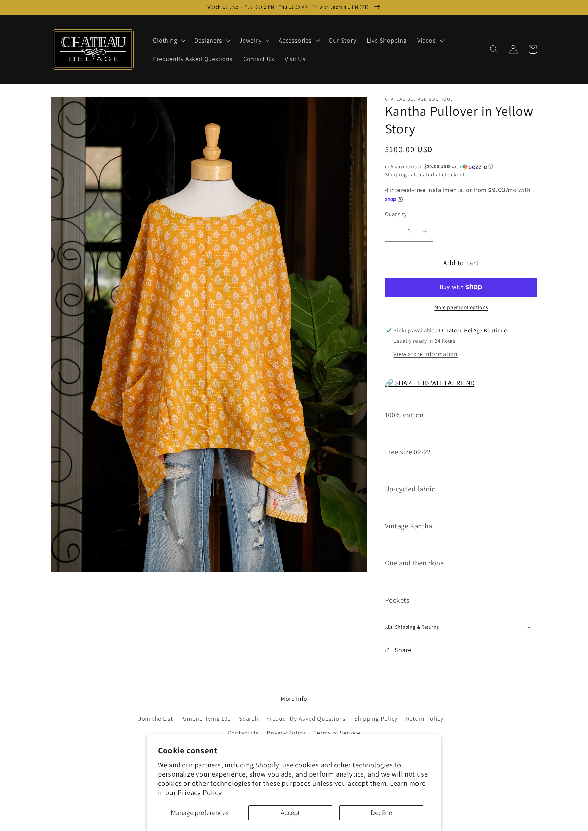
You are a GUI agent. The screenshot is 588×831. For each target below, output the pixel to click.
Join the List (155, 718)
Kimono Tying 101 (205, 718)
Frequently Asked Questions (306, 718)
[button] (168, 40)
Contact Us (243, 733)
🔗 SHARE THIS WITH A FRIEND (430, 382)
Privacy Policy (200, 792)
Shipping (396, 174)
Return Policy (424, 718)
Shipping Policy (376, 718)
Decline (381, 812)
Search (248, 718)
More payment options (461, 306)
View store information (425, 353)
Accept (290, 812)
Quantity (396, 214)
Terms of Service (336, 733)
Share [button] (403, 649)
